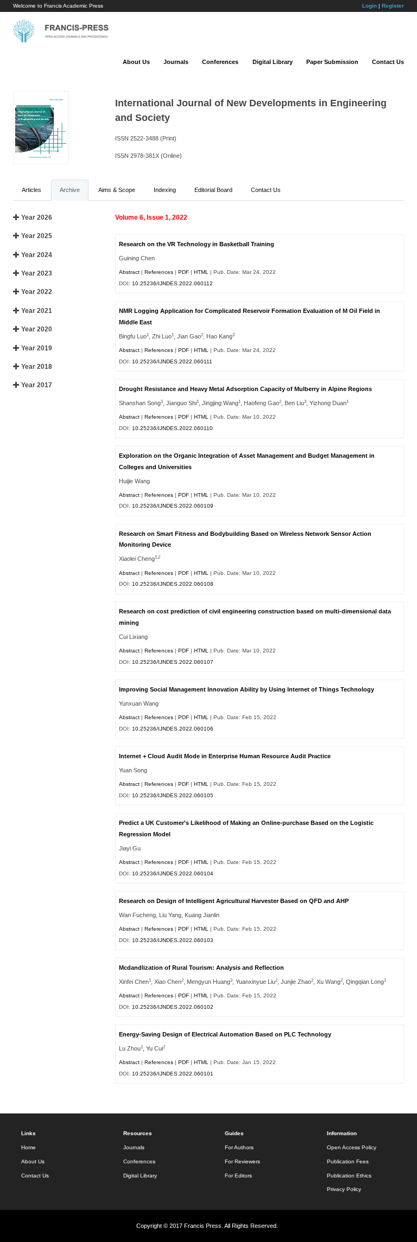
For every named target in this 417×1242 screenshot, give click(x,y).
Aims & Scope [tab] (116, 190)
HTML (201, 272)
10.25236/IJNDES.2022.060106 (172, 729)
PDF (183, 272)
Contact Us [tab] (266, 190)
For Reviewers (242, 1161)
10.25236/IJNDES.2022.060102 (172, 1007)
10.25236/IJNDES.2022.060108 (172, 584)
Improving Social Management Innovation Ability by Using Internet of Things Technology (246, 689)
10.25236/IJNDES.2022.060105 (172, 795)
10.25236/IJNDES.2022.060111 (172, 361)
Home (28, 1147)
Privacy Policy (344, 1189)
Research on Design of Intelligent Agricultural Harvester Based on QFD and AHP (234, 901)
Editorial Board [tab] (213, 190)
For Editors (238, 1176)
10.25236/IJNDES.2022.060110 (172, 428)
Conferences (220, 62)
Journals (175, 62)
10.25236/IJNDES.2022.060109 (172, 506)
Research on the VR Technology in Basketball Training (196, 244)
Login (369, 6)
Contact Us (388, 62)
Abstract (129, 272)
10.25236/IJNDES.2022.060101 (172, 1074)
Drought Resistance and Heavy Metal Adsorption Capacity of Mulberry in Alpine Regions (245, 389)
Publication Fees (348, 1161)
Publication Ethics (349, 1176)
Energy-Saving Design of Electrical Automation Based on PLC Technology (225, 1034)
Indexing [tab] (165, 190)
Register (393, 6)
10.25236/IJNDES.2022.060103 (172, 940)
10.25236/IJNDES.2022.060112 (172, 283)
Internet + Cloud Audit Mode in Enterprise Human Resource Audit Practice (225, 756)
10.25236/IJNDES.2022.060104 (172, 873)
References (158, 272)
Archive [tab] (70, 190)
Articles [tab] (31, 190)
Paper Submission (332, 62)
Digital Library (272, 62)
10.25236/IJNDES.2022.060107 (172, 662)
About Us (136, 62)
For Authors (239, 1147)
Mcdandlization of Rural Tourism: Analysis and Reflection (201, 967)
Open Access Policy (351, 1147)
